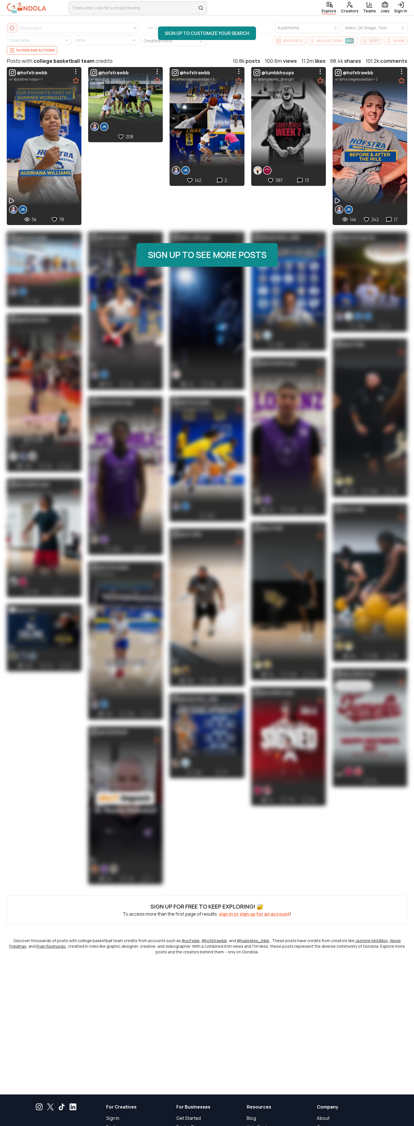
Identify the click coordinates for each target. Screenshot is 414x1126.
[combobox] (134, 8)
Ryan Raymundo (51, 946)
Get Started (188, 1118)
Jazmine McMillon (371, 940)
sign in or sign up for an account (254, 914)
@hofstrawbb (214, 940)
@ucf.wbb (191, 940)
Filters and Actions (35, 50)
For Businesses (193, 1107)
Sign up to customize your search (207, 33)
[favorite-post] (75, 80)
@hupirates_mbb (253, 940)
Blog (251, 1118)
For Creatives (121, 1107)
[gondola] (26, 8)
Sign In (112, 1118)
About (323, 1118)
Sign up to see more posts (207, 255)
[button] (207, 33)
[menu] (75, 71)
